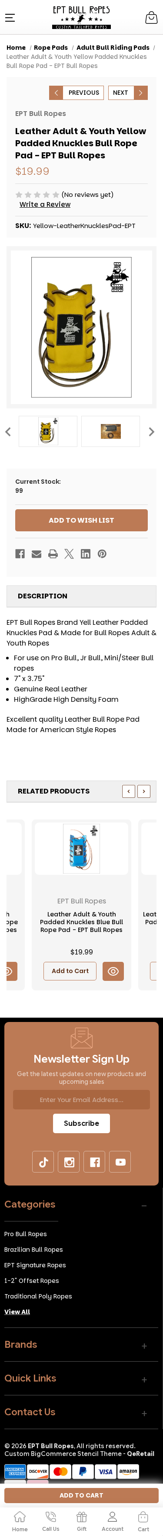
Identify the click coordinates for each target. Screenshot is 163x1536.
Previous (7, 431)
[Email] (36, 553)
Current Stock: (38, 486)
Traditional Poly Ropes (38, 1296)
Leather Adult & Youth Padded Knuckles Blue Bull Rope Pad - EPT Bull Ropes (81, 922)
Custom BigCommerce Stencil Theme (63, 1454)
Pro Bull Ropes (25, 1234)
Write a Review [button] (45, 204)
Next (151, 431)
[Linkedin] (85, 553)
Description (42, 596)
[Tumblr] (43, 1162)
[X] (69, 553)
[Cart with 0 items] (151, 17)
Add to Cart (70, 971)
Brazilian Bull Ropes (33, 1249)
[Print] (53, 553)
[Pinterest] (102, 553)
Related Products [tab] (54, 791)
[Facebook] (20, 553)
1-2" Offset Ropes (31, 1280)
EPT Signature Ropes (35, 1265)
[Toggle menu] (9, 17)
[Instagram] (69, 1162)
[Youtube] (120, 1162)
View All (17, 1312)
